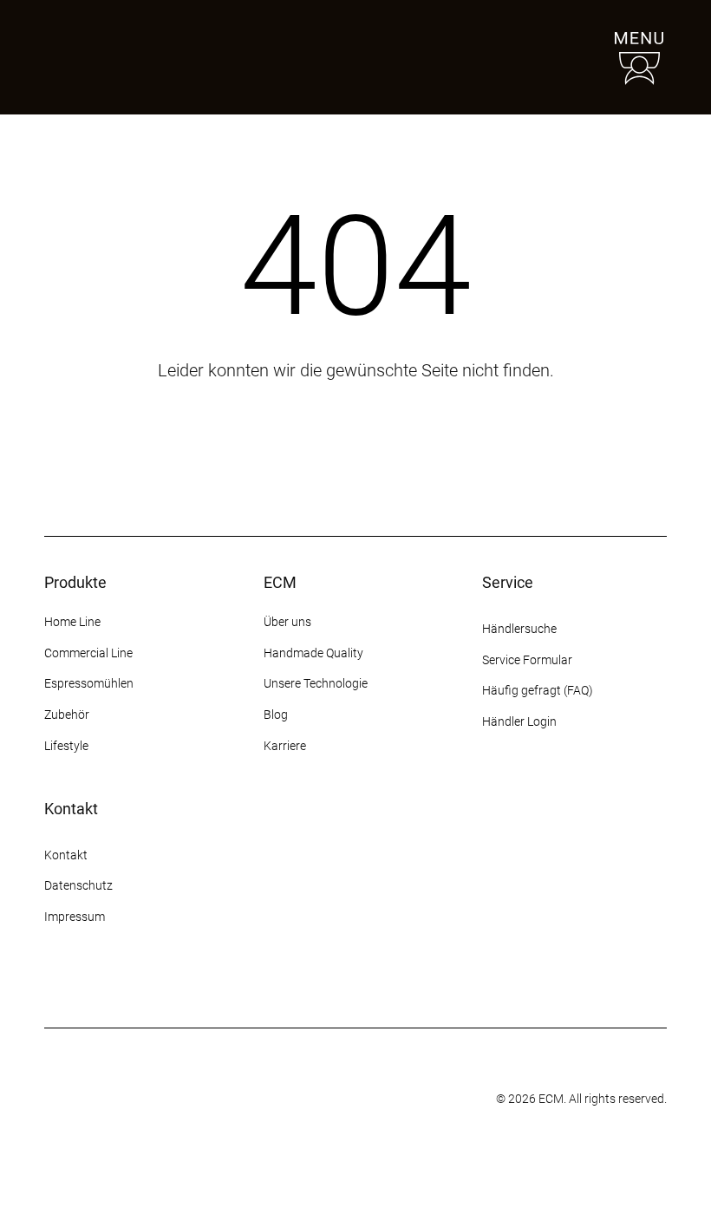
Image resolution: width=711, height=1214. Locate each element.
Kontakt (67, 855)
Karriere (285, 746)
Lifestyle (66, 746)
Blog (276, 714)
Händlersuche (519, 629)
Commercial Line (88, 653)
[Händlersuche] (559, 57)
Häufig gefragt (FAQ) (537, 690)
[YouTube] (148, 982)
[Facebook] (85, 982)
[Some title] (314, 1099)
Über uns (287, 622)
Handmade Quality (313, 653)
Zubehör (66, 714)
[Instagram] (54, 982)
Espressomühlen (89, 683)
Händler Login (519, 721)
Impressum (74, 917)
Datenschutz (78, 885)
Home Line (72, 622)
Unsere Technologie (316, 683)
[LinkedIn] (179, 982)
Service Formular (527, 660)
